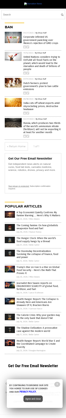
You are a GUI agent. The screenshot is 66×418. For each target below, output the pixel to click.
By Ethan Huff (41, 33)
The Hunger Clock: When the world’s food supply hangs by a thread (36, 240)
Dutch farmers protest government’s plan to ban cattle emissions (40, 86)
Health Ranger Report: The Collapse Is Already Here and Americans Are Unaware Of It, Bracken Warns (38, 302)
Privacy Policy (27, 391)
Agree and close (33, 398)
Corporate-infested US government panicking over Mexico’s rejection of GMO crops (40, 40)
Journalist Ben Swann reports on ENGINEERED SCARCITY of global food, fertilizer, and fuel (37, 286)
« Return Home (16, 146)
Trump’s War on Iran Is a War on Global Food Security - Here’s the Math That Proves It (38, 270)
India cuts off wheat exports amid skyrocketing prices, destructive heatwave (41, 106)
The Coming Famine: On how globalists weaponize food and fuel (37, 227)
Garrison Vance (35, 309)
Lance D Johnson (36, 293)
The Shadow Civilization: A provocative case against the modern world (37, 329)
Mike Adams (34, 219)
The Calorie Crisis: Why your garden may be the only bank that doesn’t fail (38, 317)
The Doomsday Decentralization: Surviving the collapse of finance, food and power (37, 254)
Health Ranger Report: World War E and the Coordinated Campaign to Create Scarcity (38, 343)
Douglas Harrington (37, 351)
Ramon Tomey (35, 232)
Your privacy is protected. (18, 186)
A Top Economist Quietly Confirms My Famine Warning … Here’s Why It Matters (38, 214)
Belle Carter (34, 245)
